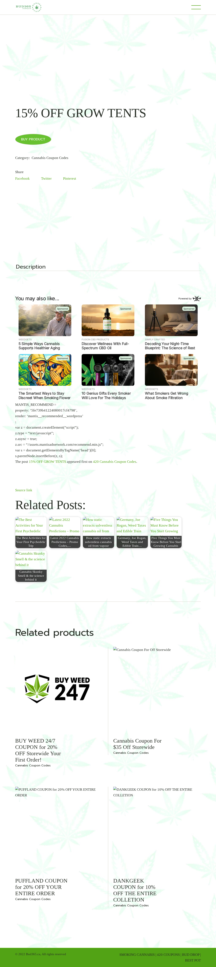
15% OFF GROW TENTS (47, 462)
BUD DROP (190, 955)
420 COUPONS (168, 955)
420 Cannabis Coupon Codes (114, 462)
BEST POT (193, 960)
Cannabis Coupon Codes (50, 158)
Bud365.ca (33, 954)
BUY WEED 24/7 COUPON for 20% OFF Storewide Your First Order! (38, 750)
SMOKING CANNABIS (137, 955)
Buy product (33, 139)
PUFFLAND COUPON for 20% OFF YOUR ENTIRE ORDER (41, 887)
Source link (23, 490)
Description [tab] (31, 267)
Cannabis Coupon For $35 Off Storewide (137, 744)
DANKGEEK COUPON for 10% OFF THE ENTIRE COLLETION (135, 890)
